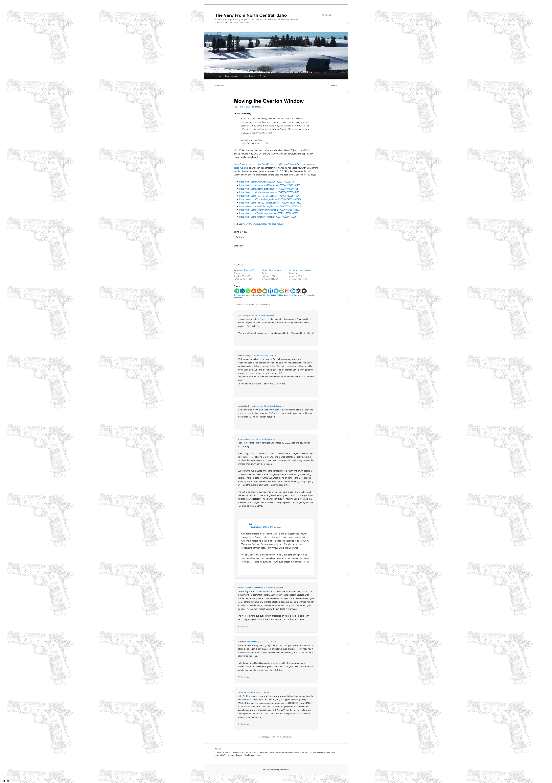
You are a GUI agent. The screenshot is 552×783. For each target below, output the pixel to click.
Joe (262, 106)
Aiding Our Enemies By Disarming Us (244, 272)
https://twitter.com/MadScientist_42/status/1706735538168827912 (270, 206)
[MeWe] (242, 290)
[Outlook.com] (292, 290)
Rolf (250, 524)
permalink (238, 297)
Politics (280, 295)
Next (334, 85)
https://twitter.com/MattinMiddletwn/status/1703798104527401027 (269, 209)
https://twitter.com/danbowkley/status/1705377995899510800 (267, 216)
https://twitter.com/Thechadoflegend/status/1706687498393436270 (270, 199)
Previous (220, 85)
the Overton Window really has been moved (263, 223)
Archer (240, 439)
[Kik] (304, 290)
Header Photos (249, 76)
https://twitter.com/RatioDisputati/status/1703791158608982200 (268, 213)
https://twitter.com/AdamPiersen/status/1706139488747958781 (268, 188)
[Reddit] (253, 290)
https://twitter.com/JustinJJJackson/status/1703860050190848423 (270, 202)
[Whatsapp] (248, 290)
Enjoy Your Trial (259, 295)
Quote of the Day (290, 295)
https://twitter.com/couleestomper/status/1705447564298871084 (269, 195)
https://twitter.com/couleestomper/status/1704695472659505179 (269, 192)
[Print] (259, 290)
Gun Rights (271, 295)
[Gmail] (287, 290)
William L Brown (244, 587)
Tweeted (244, 143)
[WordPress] (298, 290)
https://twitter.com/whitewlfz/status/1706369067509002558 (266, 181)
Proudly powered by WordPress (276, 769)
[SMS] (281, 290)
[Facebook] (270, 290)
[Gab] (236, 290)
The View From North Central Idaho (251, 15)
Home (218, 76)
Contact (263, 76)
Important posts (231, 76)
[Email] (264, 290)
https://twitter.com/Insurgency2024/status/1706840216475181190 (269, 185)
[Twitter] (276, 290)
